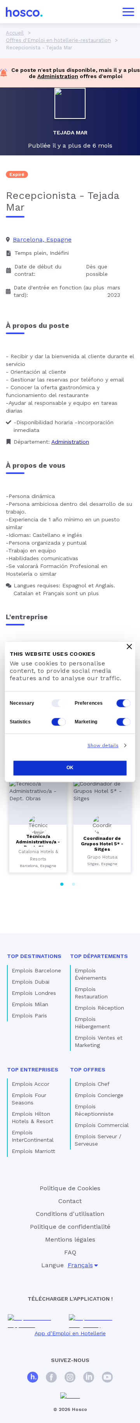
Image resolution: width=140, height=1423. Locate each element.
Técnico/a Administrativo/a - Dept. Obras (38, 842)
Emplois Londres (34, 993)
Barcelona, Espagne (42, 239)
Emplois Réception (99, 1008)
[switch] (124, 703)
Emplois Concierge (99, 1095)
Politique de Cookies (70, 1188)
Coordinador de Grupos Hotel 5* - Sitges (102, 844)
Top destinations (34, 956)
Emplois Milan (30, 1004)
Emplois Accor (30, 1084)
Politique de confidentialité (70, 1226)
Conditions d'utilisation (70, 1213)
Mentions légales (70, 1239)
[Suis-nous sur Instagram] (70, 1378)
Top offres (87, 1069)
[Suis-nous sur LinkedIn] (88, 1378)
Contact (70, 1201)
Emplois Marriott (33, 1151)
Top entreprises (32, 1069)
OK (70, 768)
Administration (57, 76)
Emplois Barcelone (36, 970)
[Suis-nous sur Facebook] (51, 1378)
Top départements (99, 956)
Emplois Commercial (102, 1125)
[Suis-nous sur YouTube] (107, 1378)
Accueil (15, 33)
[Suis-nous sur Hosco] (32, 1378)
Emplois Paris (29, 1015)
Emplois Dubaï (30, 982)
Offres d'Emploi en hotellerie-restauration (58, 40)
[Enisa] (70, 1396)
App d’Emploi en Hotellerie (70, 1333)
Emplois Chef (92, 1084)
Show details (103, 745)
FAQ (70, 1252)
